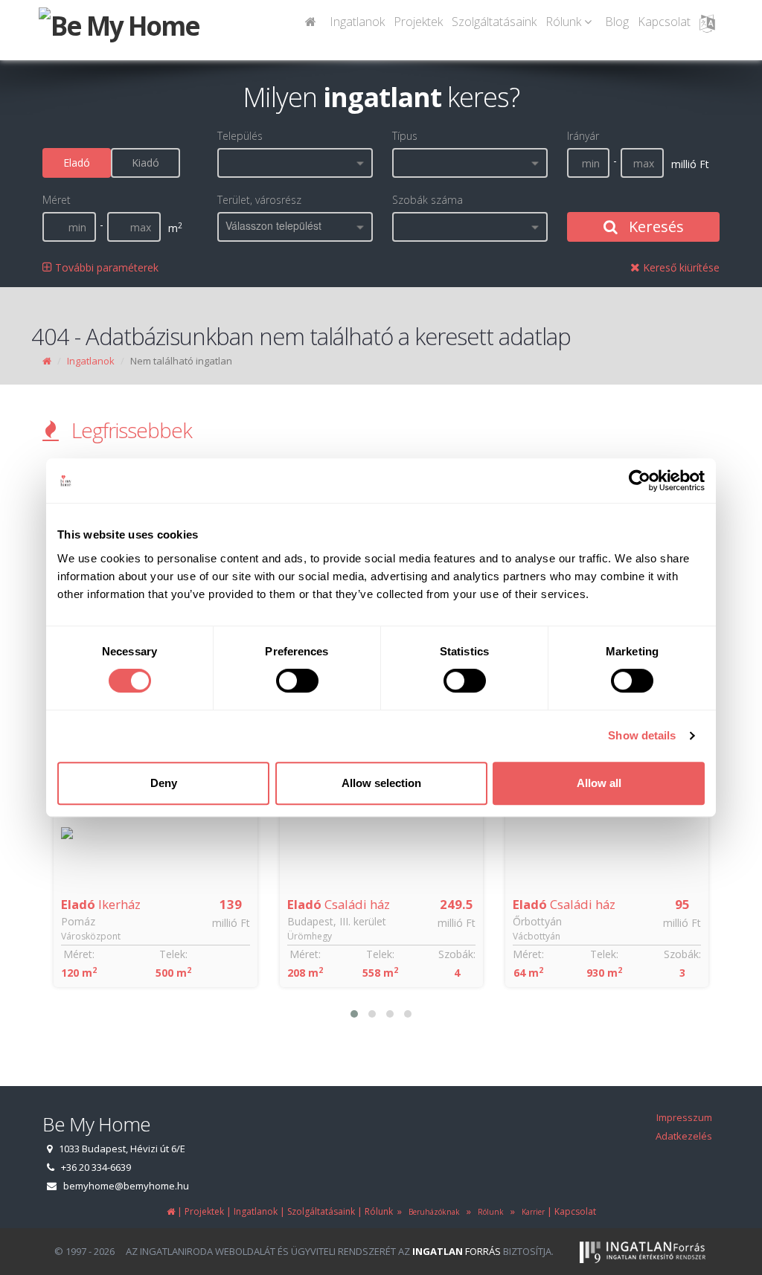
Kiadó (145, 162)
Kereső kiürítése (680, 267)
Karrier (531, 1212)
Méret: (79, 954)
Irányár (583, 136)
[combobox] (295, 163)
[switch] (297, 681)
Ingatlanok (357, 21)
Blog (617, 21)
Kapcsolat (664, 21)
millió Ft (231, 923)
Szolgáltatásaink (494, 21)
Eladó (76, 162)
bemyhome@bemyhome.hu (126, 1185)
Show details (642, 735)
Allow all (599, 783)
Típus (404, 136)
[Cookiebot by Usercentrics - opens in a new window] (639, 480)
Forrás (456, 1251)
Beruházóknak (432, 1212)
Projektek (418, 21)
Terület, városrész (259, 200)
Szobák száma (427, 200)
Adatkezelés (684, 1136)
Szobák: (457, 954)
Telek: (173, 954)
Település (240, 136)
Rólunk (488, 1212)
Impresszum (684, 1117)
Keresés (654, 226)
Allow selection (381, 783)
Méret (56, 200)
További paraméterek (105, 267)
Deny (163, 783)
